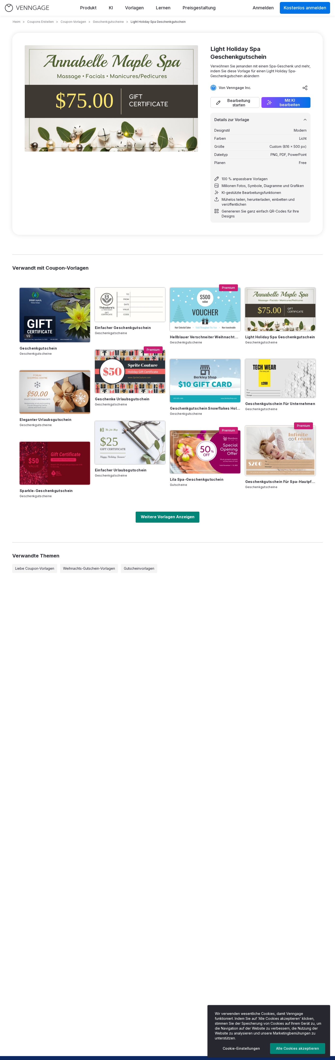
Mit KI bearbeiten (290, 102)
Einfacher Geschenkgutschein (123, 328)
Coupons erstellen (40, 22)
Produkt (88, 7)
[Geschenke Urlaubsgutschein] (130, 371)
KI (111, 7)
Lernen (163, 7)
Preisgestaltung (199, 7)
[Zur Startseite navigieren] (27, 8)
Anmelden (263, 7)
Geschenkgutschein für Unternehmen (280, 404)
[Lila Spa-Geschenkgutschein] (205, 452)
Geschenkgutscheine (108, 22)
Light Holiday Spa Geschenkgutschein (280, 337)
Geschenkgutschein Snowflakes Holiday (205, 408)
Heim (16, 22)
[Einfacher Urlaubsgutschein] (130, 442)
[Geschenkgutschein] (55, 315)
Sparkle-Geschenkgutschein (46, 491)
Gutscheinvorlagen (139, 568)
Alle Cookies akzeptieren (297, 1048)
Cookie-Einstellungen (241, 1048)
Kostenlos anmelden (305, 7)
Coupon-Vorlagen (73, 22)
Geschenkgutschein (38, 348)
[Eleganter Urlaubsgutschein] (55, 392)
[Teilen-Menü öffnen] (305, 87)
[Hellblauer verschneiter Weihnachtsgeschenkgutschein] (205, 309)
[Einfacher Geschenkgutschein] (130, 305)
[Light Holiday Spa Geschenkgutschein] (280, 309)
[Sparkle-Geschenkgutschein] (55, 463)
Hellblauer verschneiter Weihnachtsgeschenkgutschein (205, 337)
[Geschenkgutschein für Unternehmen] (280, 378)
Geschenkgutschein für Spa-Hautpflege (280, 482)
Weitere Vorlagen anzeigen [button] (167, 516)
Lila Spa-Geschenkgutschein (196, 479)
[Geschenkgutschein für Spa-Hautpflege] (280, 451)
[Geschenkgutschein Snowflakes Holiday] (205, 380)
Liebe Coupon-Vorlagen (34, 568)
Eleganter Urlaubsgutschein (45, 419)
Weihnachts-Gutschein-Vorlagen (89, 568)
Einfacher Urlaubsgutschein (121, 470)
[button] (234, 102)
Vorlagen (134, 7)
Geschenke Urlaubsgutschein (122, 399)
